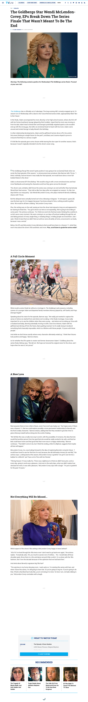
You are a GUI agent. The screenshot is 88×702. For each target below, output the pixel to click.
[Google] (82, 3)
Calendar (21, 3)
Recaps (16, 8)
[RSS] (84, 3)
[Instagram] (76, 3)
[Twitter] (68, 3)
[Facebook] (65, 3)
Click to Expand (44, 654)
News (59, 3)
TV (11, 8)
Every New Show (32, 3)
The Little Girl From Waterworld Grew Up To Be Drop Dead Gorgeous (52, 686)
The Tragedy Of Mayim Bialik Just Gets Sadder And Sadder (15, 686)
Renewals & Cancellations (47, 3)
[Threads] (71, 3)
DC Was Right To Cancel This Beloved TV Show (69, 685)
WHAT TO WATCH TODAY (45, 638)
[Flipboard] (73, 3)
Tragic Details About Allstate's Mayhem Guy (34, 685)
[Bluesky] (79, 3)
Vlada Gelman (17, 29)
